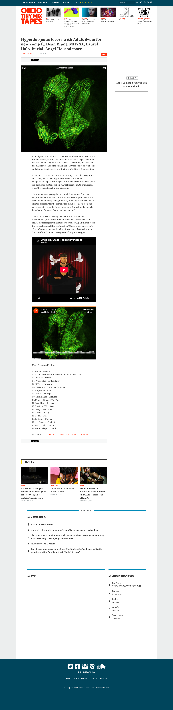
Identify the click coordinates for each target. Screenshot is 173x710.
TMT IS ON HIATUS (85, 3)
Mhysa (85, 434)
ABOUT (68, 678)
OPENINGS (84, 678)
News (104, 54)
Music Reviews (28, 3)
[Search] (137, 3)
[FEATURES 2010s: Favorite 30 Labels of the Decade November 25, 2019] (64, 475)
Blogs (65, 3)
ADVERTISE (103, 678)
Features (54, 3)
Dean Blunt (65, 434)
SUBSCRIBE (94, 678)
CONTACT (76, 678)
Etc (74, 3)
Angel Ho (48, 434)
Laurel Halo (76, 434)
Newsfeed (42, 3)
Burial (55, 434)
